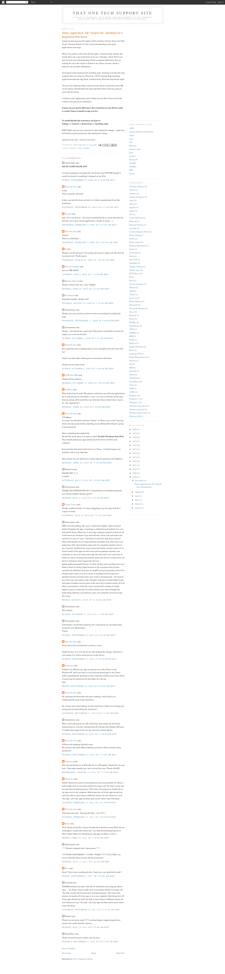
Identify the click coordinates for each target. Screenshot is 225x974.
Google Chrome (135, 266)
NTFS (131, 329)
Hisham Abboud (72, 281)
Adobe (132, 189)
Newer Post (66, 953)
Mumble (132, 315)
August (138, 492)
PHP (131, 170)
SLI (130, 364)
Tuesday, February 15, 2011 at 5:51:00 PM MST (89, 802)
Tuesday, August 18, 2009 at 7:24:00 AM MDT (88, 303)
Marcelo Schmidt (72, 266)
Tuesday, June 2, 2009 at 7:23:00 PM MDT (85, 274)
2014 (135, 453)
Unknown (69, 665)
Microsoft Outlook (137, 308)
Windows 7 (134, 402)
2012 (135, 461)
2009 (135, 473)
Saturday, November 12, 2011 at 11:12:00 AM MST (91, 909)
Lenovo (132, 156)
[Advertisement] (146, 71)
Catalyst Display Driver (139, 231)
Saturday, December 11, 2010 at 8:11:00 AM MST (90, 713)
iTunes (86, 148)
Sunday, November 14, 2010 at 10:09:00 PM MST (89, 659)
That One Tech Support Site (112, 12)
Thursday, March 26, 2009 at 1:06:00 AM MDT (88, 260)
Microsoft (133, 159)
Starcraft (132, 371)
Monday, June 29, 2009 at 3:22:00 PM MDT (86, 288)
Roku (131, 350)
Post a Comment (68, 948)
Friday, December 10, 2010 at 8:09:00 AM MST (88, 686)
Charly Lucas (70, 504)
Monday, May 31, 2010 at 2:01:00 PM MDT (85, 497)
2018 (135, 441)
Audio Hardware (136, 217)
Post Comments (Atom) (82, 958)
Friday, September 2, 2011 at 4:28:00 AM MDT (88, 876)
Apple (73, 148)
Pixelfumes (69, 295)
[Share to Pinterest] (115, 145)
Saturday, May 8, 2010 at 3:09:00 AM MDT (86, 480)
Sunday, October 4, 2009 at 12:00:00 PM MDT (88, 368)
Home (93, 953)
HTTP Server (134, 273)
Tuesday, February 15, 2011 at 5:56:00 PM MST (89, 817)
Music (132, 318)
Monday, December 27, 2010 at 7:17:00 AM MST (89, 754)
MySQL (132, 163)
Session (132, 360)
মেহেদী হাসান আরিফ (71, 375)
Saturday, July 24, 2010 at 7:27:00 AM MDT (87, 515)
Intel (131, 152)
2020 (135, 437)
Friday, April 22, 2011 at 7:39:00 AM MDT (85, 837)
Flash (131, 256)
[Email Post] (100, 145)
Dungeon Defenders (137, 245)
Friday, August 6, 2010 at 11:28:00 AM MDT (87, 599)
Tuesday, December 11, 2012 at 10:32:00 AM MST (90, 941)
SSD (131, 367)
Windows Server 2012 (138, 412)
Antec (131, 203)
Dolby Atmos (134, 242)
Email (131, 249)
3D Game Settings (136, 186)
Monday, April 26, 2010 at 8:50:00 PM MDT (86, 407)
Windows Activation (137, 405)
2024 (135, 433)
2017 (135, 445)
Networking (134, 325)
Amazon (132, 193)
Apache (132, 207)
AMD (131, 128)
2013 (135, 457)
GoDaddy (133, 263)
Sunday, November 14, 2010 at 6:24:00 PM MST (89, 635)
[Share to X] (109, 145)
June (137, 496)
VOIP (131, 388)
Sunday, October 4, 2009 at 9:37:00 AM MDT (87, 338)
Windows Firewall (136, 409)
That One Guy (71, 186)
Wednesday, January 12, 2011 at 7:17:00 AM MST (90, 772)
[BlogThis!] (106, 145)
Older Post (120, 953)
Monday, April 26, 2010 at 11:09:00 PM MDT (87, 462)
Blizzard (132, 145)
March (138, 503)
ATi (130, 142)
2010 (135, 469)
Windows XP (134, 416)
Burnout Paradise (136, 224)
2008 (135, 477)
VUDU (132, 392)
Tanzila (68, 213)
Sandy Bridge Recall (137, 357)
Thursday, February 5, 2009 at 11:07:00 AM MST (90, 242)
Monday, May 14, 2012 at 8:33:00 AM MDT (85, 927)
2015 (135, 449)
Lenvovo (133, 298)
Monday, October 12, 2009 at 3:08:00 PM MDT (88, 383)
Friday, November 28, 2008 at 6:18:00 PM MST (88, 180)
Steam (131, 173)
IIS (130, 277)
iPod (79, 148)
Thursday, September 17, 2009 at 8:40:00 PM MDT (91, 320)
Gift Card (133, 259)
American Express (136, 197)
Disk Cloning (135, 235)
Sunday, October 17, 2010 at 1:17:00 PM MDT (88, 614)
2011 (135, 465)
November (139, 480)
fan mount (133, 252)
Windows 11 (134, 398)
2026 (135, 429)
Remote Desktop (136, 346)
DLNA (132, 238)
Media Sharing (135, 301)
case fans (133, 228)
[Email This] (103, 145)
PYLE (131, 339)
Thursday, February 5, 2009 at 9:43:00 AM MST (89, 224)
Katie (67, 823)
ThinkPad (133, 378)
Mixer (131, 311)
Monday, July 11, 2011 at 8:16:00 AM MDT (86, 861)
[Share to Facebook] (112, 145)
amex (131, 200)
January (138, 507)
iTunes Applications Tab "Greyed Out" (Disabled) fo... (148, 485)
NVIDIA (132, 166)
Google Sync (134, 270)
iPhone (132, 287)
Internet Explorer (136, 284)
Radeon (132, 343)
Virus (131, 385)
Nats (67, 868)
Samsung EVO (135, 353)
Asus (131, 138)
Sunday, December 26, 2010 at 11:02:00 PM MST (89, 734)
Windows (133, 395)
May (137, 499)
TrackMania (134, 381)
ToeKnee (68, 389)
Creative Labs (135, 149)
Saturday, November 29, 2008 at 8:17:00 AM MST (90, 207)
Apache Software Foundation (141, 131)
